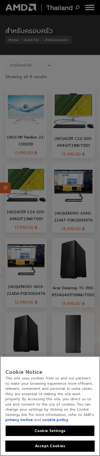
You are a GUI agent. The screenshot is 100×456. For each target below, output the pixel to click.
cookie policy (55, 419)
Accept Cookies (50, 446)
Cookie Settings (50, 430)
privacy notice (19, 419)
